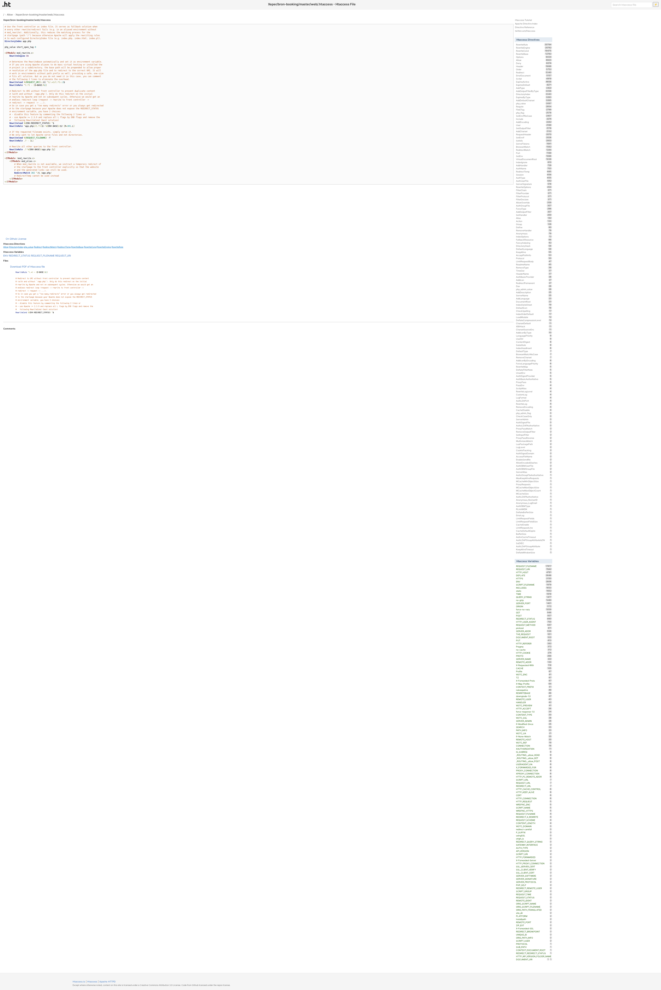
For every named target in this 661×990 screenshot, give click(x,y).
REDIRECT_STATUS (19, 255)
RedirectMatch (50, 247)
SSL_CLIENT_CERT (533, 872)
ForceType (533, 208)
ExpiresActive (533, 81)
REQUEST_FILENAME (43, 255)
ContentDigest (533, 341)
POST (533, 615)
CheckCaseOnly (533, 416)
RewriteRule (117, 247)
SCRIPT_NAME (533, 807)
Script (533, 78)
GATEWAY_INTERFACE (533, 844)
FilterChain (533, 190)
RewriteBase (77, 247)
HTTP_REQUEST (533, 801)
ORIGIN (533, 606)
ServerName (533, 295)
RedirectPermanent (533, 283)
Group (533, 224)
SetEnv (533, 156)
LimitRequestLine (533, 527)
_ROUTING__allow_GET (533, 758)
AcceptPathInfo (533, 255)
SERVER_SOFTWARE (533, 875)
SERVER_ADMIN (533, 721)
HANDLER (533, 702)
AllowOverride (533, 202)
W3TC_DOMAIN (533, 826)
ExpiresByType (533, 97)
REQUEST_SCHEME (533, 820)
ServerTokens (533, 143)
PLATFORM (533, 916)
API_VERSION (533, 851)
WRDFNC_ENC (533, 804)
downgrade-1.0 (533, 696)
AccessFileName (533, 456)
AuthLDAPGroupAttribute (533, 546)
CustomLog (533, 394)
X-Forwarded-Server (533, 860)
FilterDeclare (533, 199)
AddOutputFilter (533, 211)
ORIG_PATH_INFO (533, 937)
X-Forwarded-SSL (533, 928)
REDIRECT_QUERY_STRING (533, 841)
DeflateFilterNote (533, 369)
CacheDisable (533, 410)
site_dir (533, 913)
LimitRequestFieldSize (533, 521)
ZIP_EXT (533, 925)
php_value (28, 247)
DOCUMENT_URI (532, 959)
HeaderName (533, 273)
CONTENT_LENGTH (533, 823)
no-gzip (533, 600)
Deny (533, 63)
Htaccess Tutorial (523, 20)
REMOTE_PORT (533, 922)
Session (533, 174)
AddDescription (533, 292)
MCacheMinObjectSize (533, 481)
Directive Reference (524, 27)
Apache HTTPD (107, 981)
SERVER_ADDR (533, 631)
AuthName (533, 168)
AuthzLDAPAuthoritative (533, 425)
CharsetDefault (533, 323)
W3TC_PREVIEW (533, 705)
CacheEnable (533, 524)
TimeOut (533, 270)
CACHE (533, 668)
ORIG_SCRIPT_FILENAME (533, 906)
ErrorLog (533, 515)
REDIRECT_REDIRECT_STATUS (533, 953)
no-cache (533, 649)
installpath (533, 919)
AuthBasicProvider (533, 276)
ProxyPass (533, 382)
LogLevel (533, 447)
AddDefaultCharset (533, 100)
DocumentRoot (533, 301)
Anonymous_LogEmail (533, 503)
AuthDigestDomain (533, 453)
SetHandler (533, 215)
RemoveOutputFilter (533, 431)
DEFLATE (533, 575)
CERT (533, 795)
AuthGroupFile (533, 205)
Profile (533, 671)
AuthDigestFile (533, 422)
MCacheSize (533, 493)
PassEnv (533, 385)
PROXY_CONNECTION (533, 770)
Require (533, 106)
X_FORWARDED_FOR (533, 767)
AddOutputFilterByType (533, 91)
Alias (533, 218)
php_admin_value (533, 289)
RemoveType (533, 267)
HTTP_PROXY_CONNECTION (533, 863)
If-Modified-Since (533, 724)
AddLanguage (533, 298)
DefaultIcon (533, 307)
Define (533, 227)
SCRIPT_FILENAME (533, 584)
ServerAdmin (533, 419)
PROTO (533, 655)
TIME (533, 594)
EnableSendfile (533, 459)
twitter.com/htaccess (525, 31)
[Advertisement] (258, 211)
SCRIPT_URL (533, 779)
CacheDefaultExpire (533, 530)
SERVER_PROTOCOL (533, 882)
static (533, 590)
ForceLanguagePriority (533, 363)
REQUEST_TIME (533, 894)
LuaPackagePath (533, 444)
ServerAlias (533, 472)
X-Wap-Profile (533, 683)
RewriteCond (90, 247)
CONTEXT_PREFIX (533, 686)
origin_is (533, 838)
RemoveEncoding (533, 407)
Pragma (533, 646)
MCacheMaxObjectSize (533, 487)
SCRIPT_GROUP (533, 891)
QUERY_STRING (533, 597)
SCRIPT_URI (533, 854)
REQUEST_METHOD (533, 625)
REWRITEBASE (533, 693)
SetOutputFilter (533, 128)
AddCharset (533, 131)
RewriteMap (533, 366)
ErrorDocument (533, 75)
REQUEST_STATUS (533, 897)
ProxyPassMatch (533, 428)
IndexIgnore (533, 162)
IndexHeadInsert (533, 348)
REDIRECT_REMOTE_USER (533, 888)
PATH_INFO (533, 730)
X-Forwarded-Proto (533, 680)
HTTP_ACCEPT (533, 708)
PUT (533, 640)
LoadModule (533, 317)
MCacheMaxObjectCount (533, 490)
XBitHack (533, 326)
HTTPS (533, 578)
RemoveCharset (533, 357)
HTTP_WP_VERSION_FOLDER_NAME (533, 956)
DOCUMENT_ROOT (533, 637)
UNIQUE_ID (533, 934)
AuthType (533, 177)
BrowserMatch (533, 146)
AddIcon (533, 280)
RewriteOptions (533, 187)
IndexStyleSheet (533, 304)
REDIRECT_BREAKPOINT (533, 931)
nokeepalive (533, 690)
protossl (533, 628)
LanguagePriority (533, 335)
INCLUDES (533, 587)
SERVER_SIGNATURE (533, 878)
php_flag (533, 112)
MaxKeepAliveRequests (533, 478)
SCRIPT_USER (533, 940)
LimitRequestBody (533, 261)
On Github (11, 238)
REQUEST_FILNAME (533, 813)
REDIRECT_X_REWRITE (533, 817)
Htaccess (92, 981)
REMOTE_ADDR (533, 662)
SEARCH (533, 727)
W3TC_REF (533, 742)
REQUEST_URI (63, 255)
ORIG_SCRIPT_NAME (533, 903)
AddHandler (533, 165)
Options (533, 57)
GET (533, 612)
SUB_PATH (533, 947)
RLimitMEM (533, 509)
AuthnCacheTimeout (533, 537)
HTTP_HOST (533, 572)
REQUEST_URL (533, 782)
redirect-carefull (533, 829)
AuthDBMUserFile (533, 465)
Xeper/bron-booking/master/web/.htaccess (39, 14)
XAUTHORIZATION (533, 748)
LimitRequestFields (533, 518)
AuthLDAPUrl (533, 400)
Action (533, 221)
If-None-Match (533, 736)
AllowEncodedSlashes (533, 462)
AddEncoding (533, 122)
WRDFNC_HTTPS (533, 810)
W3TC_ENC (533, 674)
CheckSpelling (533, 311)
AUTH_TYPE (533, 848)
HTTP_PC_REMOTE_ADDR (533, 776)
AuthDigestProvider (533, 376)
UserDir (533, 338)
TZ (533, 677)
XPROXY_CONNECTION (533, 773)
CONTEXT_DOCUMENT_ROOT (533, 950)
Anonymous (533, 233)
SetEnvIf (533, 137)
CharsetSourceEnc (533, 329)
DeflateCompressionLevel (533, 320)
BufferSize (533, 534)
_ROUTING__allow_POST (533, 761)
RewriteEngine (104, 247)
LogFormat (533, 397)
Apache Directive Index (526, 23)
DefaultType (533, 351)
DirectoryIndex (16, 247)
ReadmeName (533, 264)
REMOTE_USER (533, 699)
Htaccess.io (79, 981)
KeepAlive (533, 252)
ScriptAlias (533, 388)
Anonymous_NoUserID (533, 499)
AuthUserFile (533, 180)
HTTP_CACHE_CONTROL (533, 789)
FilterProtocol (533, 196)
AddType (533, 88)
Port (533, 153)
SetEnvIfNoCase (533, 115)
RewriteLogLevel (533, 391)
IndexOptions (533, 236)
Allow (10, 14)
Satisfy (533, 140)
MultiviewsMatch (533, 441)
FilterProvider (533, 193)
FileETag (533, 109)
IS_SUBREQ (533, 752)
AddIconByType (533, 332)
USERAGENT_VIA (533, 764)
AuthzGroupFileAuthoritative (533, 475)
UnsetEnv (533, 372)
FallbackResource (533, 239)
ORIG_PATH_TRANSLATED (533, 909)
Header (533, 66)
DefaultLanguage (533, 249)
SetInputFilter (533, 434)
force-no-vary (533, 609)
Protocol (533, 258)
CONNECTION (533, 745)
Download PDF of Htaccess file (27, 266)
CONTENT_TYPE (533, 714)
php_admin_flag (533, 413)
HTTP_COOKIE (533, 652)
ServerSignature (533, 184)
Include (533, 119)
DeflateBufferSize (533, 512)
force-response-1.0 (533, 711)
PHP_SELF (533, 885)
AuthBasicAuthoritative (533, 379)
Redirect (38, 247)
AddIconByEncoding (533, 360)
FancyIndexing (533, 242)
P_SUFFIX (533, 832)
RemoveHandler (533, 230)
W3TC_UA (533, 733)
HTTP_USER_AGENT (533, 621)
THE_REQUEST (533, 634)
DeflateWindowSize (533, 552)
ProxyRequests (533, 484)
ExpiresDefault (533, 84)
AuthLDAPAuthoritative (533, 496)
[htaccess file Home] (6, 4)
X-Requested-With (533, 665)
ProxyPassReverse (533, 438)
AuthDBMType (533, 506)
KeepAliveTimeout (533, 549)
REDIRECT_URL (533, 786)
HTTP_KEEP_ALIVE (533, 792)
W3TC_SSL (533, 717)
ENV (5, 255)
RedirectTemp (64, 247)
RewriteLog (533, 403)
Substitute (533, 345)
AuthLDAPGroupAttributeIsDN (533, 540)
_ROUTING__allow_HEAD (533, 755)
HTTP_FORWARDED (533, 857)
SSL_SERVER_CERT (533, 866)
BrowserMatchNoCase (533, 354)
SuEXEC (533, 543)
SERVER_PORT (533, 603)
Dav (533, 286)
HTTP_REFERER (533, 643)
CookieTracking (533, 450)
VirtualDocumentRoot (533, 159)
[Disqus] (258, 377)
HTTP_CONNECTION (533, 798)
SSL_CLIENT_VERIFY (533, 869)
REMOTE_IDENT (533, 900)
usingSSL (533, 835)
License (22, 238)
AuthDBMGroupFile (533, 468)
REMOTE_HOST (533, 739)
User (533, 125)
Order (533, 69)
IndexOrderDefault (533, 314)
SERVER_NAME (533, 659)
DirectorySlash (533, 245)
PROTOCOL (533, 944)
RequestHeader (533, 134)
